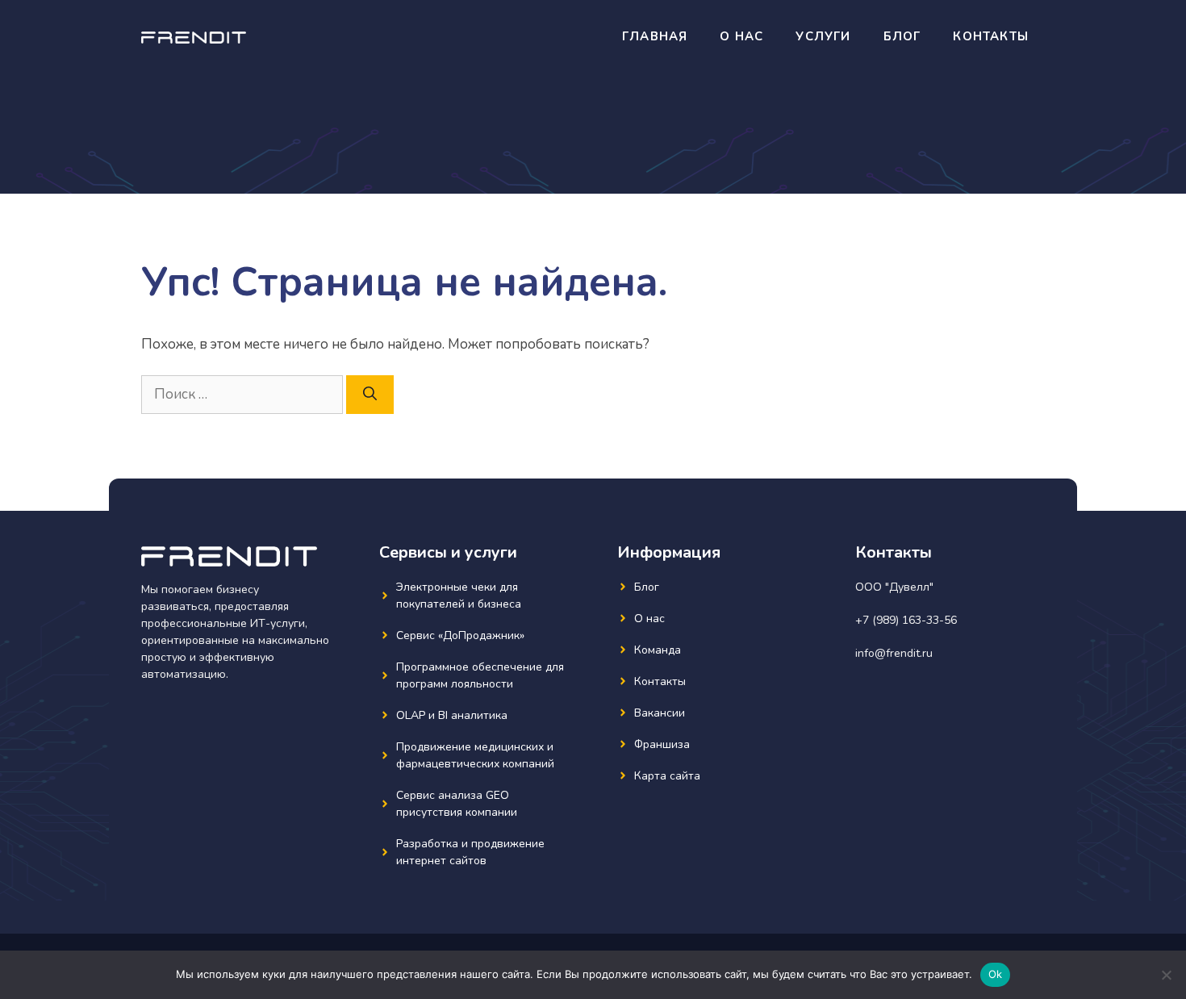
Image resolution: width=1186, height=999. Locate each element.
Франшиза (662, 744)
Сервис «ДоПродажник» (460, 635)
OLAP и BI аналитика (451, 715)
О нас (741, 36)
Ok (995, 974)
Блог (902, 36)
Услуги (823, 36)
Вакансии (659, 713)
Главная (654, 36)
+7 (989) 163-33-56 (906, 620)
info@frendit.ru (894, 653)
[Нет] (1166, 975)
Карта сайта (667, 776)
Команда (657, 650)
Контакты (991, 36)
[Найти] (370, 394)
